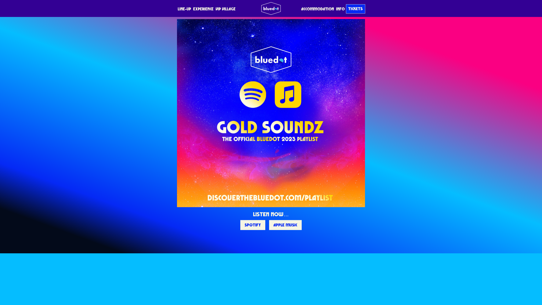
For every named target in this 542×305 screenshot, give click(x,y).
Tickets (355, 9)
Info (340, 9)
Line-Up (184, 9)
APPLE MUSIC (285, 225)
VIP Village (226, 9)
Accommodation (317, 9)
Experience (203, 9)
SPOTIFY (253, 225)
